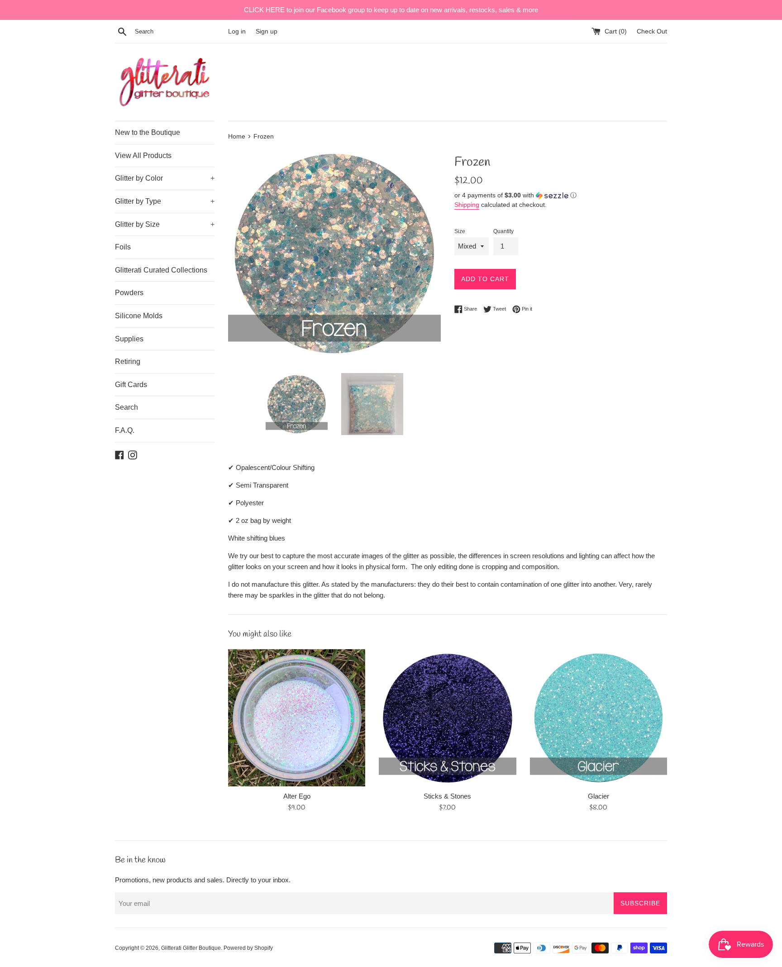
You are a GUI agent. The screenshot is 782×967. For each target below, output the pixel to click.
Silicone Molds (138, 316)
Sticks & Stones (447, 796)
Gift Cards (131, 384)
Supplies (129, 339)
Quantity (503, 231)
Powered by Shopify (248, 948)
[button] (560, 195)
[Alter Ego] (296, 717)
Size (459, 231)
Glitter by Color (165, 178)
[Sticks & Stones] (447, 717)
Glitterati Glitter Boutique (191, 948)
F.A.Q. (124, 430)
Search (126, 407)
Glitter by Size (165, 224)
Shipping (466, 204)
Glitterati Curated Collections (161, 270)
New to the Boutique (147, 132)
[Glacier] (598, 717)
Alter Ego (296, 796)
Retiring (127, 361)
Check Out (652, 31)
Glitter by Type (165, 201)
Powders (129, 293)
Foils (123, 247)
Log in (237, 31)
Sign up (266, 31)
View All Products (143, 155)
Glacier (598, 796)
